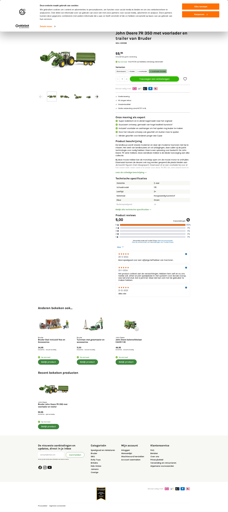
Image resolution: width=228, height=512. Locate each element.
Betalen (154, 453)
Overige (94, 472)
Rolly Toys (96, 459)
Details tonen (46, 26)
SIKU (93, 456)
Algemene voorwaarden (162, 466)
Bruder (94, 453)
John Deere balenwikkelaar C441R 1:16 (129, 341)
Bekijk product (48, 361)
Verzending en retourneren (163, 463)
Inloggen (125, 450)
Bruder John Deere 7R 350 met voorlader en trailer (52, 405)
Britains (94, 463)
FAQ (152, 450)
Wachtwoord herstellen (132, 456)
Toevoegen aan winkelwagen (154, 79)
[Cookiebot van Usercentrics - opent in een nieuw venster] (22, 26)
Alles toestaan (200, 6)
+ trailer (132, 71)
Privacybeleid (156, 459)
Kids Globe (96, 466)
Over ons (154, 456)
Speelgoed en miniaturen (103, 450)
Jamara (94, 469)
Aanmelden (75, 454)
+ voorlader (142, 71)
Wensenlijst (126, 453)
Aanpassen (199, 14)
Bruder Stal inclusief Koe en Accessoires (51, 341)
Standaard (121, 71)
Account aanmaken (130, 459)
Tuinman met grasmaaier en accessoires (90, 341)
